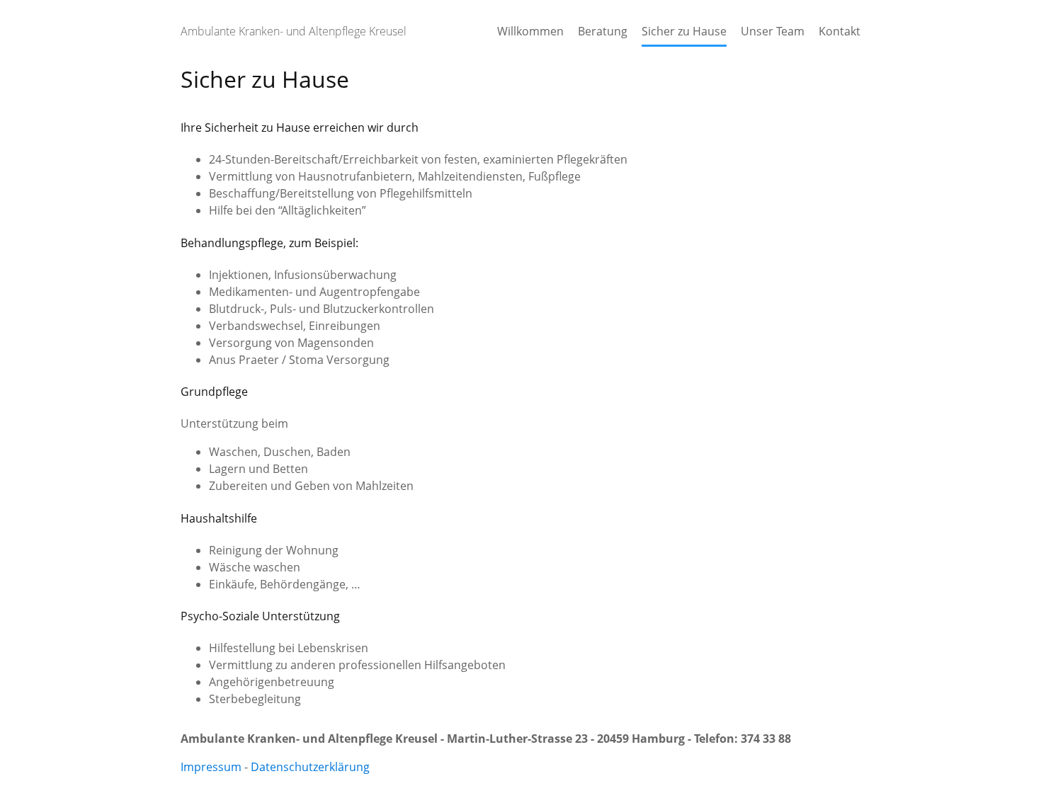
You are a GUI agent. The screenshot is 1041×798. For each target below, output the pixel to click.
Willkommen (530, 31)
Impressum (211, 767)
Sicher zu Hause (684, 31)
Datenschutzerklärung (310, 767)
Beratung (602, 31)
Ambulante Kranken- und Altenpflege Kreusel (293, 31)
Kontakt (839, 31)
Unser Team (772, 31)
